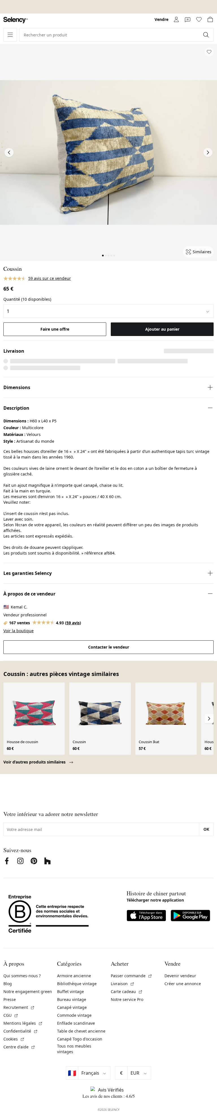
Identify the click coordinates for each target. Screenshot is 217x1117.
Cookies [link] (14, 1039)
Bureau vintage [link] (71, 999)
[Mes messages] (187, 19)
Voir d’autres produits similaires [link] (35, 762)
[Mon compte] (176, 19)
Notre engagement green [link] (27, 991)
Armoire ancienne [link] (74, 975)
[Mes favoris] (199, 19)
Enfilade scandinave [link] (76, 1023)
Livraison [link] (122, 983)
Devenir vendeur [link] (180, 975)
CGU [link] (10, 1015)
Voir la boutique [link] (18, 630)
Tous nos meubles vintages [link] (74, 1048)
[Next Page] (207, 152)
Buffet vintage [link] (70, 991)
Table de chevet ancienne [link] (81, 1031)
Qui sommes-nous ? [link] (22, 975)
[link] (15, 20)
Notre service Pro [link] (127, 999)
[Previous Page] (9, 152)
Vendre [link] (161, 19)
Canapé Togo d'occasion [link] (79, 1039)
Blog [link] (7, 983)
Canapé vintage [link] (72, 1007)
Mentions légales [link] (23, 1023)
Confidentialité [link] (20, 1031)
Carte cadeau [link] (127, 991)
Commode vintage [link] (74, 1015)
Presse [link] (9, 999)
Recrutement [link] (19, 1007)
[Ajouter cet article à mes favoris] (209, 52)
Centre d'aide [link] (19, 1047)
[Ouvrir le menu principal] (10, 35)
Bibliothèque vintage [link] (77, 983)
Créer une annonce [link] (182, 983)
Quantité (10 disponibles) (27, 299)
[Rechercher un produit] (206, 35)
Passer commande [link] (131, 975)
